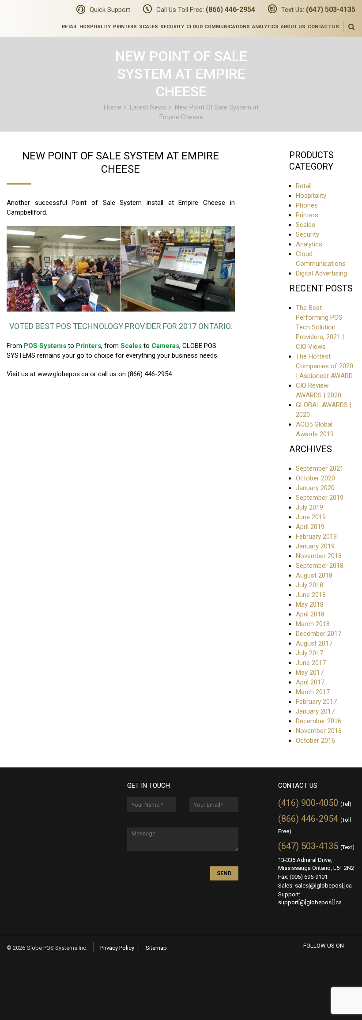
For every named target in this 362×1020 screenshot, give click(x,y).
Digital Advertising (321, 273)
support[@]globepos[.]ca (310, 902)
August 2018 (314, 575)
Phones (307, 205)
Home (112, 107)
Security (172, 27)
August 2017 (314, 643)
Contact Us (323, 27)
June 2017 (311, 663)
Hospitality (95, 27)
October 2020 (315, 478)
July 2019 (309, 507)
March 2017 (313, 692)
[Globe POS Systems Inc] (15, 14)
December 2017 (318, 634)
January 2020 (315, 488)
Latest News (148, 107)
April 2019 (310, 527)
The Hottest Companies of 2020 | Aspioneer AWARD (324, 366)
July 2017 (309, 653)
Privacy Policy (117, 947)
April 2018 (310, 614)
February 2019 (316, 536)
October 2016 (315, 740)
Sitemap (156, 947)
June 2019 (311, 517)
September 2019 (319, 498)
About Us (293, 27)
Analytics (265, 27)
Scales (148, 27)
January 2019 (315, 546)
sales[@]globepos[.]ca (323, 885)
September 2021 (319, 468)
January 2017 (315, 711)
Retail (69, 27)
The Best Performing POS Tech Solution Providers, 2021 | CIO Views (320, 327)
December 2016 (318, 721)
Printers (125, 27)
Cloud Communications (218, 27)
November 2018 (319, 556)
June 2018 (311, 595)
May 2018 (310, 604)
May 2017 (310, 672)
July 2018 (309, 585)
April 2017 (310, 682)
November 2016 (319, 731)
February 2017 (316, 702)
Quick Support (110, 10)
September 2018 (319, 566)
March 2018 (313, 624)
